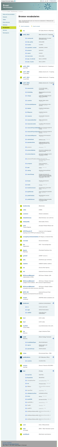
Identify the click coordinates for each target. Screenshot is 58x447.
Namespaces (6, 32)
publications (26, 357)
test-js (28, 396)
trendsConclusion (31, 187)
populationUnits (31, 142)
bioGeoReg (29, 92)
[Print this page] (46, 1)
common (25, 213)
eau (28, 383)
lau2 (24, 322)
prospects (29, 163)
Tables (4, 19)
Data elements (6, 22)
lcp (24, 331)
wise (24, 428)
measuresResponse (31, 135)
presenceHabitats (31, 150)
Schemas (5, 24)
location (29, 44)
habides (25, 263)
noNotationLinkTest (31, 393)
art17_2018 (26, 83)
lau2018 (25, 325)
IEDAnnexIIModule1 (28, 275)
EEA (9, 1)
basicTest (29, 374)
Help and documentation (8, 14)
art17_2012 (26, 77)
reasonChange (30, 174)
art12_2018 (26, 66)
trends (28, 184)
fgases (25, 250)
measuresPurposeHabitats (33, 127)
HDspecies (29, 112)
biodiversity (26, 206)
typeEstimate (30, 191)
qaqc (28, 167)
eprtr (24, 225)
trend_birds (30, 56)
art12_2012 (26, 34)
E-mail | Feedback (7, 442)
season (29, 53)
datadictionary (27, 217)
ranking (29, 170)
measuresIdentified (31, 120)
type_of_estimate (31, 58)
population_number (31, 47)
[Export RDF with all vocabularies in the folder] (53, 36)
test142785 (29, 399)
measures (29, 116)
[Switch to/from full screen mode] (48, 1)
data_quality (30, 41)
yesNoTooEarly (30, 195)
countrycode (30, 38)
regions (29, 345)
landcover (26, 303)
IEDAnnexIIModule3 (28, 281)
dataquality (26, 221)
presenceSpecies (31, 154)
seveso (25, 365)
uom (24, 424)
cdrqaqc (29, 95)
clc (28, 307)
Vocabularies (6, 27)
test (24, 371)
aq (24, 30)
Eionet (9, 11)
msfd (24, 337)
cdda (24, 209)
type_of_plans (30, 61)
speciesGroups (30, 348)
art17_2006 (26, 71)
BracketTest (30, 377)
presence (29, 50)
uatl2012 (29, 312)
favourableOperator (31, 104)
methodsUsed (30, 139)
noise (24, 353)
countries (29, 100)
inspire (25, 297)
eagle (28, 309)
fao (24, 244)
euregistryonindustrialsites (31, 236)
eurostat (25, 240)
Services (5, 30)
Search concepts (36, 26)
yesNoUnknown (31, 199)
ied (24, 271)
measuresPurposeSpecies (33, 131)
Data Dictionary (14, 11)
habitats (29, 108)
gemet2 (25, 255)
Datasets (5, 17)
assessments (30, 88)
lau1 (24, 318)
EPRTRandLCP (27, 231)
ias (24, 267)
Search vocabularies (25, 26)
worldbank (26, 434)
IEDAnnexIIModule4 (28, 286)
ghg (24, 259)
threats (28, 180)
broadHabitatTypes (31, 342)
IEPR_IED (26, 292)
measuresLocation (31, 123)
